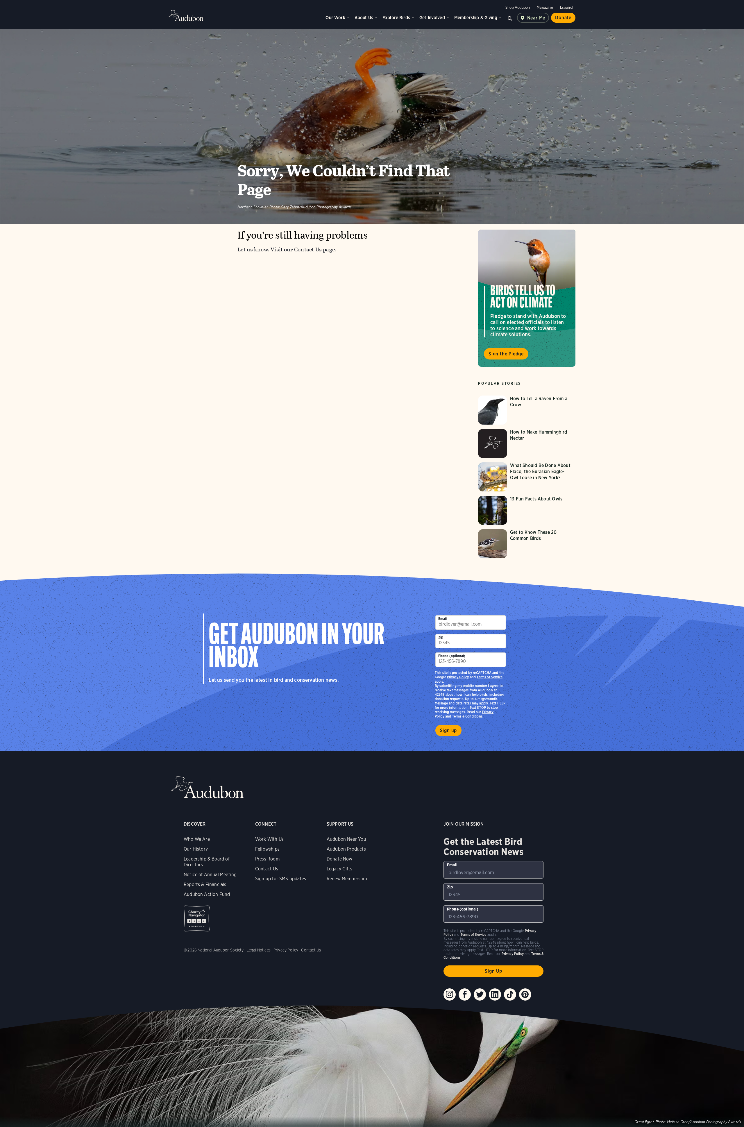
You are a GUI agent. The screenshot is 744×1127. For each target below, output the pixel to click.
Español (566, 7)
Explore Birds (396, 17)
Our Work (335, 17)
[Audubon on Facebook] (465, 994)
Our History (196, 849)
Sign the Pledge (506, 354)
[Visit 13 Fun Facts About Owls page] (526, 510)
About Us (364, 17)
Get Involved (432, 17)
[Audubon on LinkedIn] (495, 994)
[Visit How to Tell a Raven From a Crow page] (526, 410)
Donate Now (340, 859)
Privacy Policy (458, 677)
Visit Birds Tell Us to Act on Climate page (526, 298)
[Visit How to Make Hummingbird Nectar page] (526, 443)
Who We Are (197, 839)
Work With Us (269, 839)
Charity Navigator (197, 918)
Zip (440, 637)
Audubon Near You (346, 839)
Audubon (186, 15)
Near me (536, 18)
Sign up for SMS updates (280, 878)
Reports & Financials (205, 884)
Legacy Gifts (339, 869)
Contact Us (266, 869)
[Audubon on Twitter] (480, 994)
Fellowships (267, 849)
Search (510, 18)
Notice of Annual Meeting (210, 874)
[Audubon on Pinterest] (525, 994)
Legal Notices (259, 950)
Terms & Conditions (467, 716)
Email (442, 618)
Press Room (267, 859)
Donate (563, 17)
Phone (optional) (452, 656)
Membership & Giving (475, 17)
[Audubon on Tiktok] (510, 994)
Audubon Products (346, 849)
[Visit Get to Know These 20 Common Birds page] (526, 543)
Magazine (545, 7)
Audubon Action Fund (207, 894)
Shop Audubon (517, 7)
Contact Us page (314, 249)
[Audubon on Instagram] (449, 994)
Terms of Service (489, 677)
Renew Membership (347, 878)
